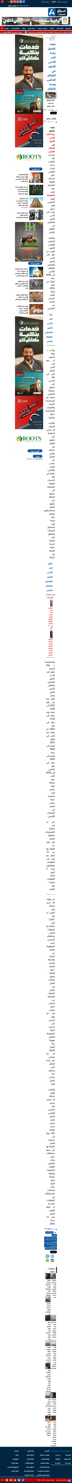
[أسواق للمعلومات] (29, 157)
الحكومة (51, 195)
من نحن (58, 1454)
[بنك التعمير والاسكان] (29, 62)
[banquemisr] (29, 102)
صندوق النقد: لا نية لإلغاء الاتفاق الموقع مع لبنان (48, 1308)
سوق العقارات (29, 1462)
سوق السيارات (44, 1462)
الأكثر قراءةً (35, 263)
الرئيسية (68, 28)
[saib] (29, 130)
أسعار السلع (31, 28)
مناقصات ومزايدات (43, 1470)
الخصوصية (67, 1458)
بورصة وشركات (44, 1466)
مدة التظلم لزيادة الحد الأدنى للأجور (51, 1245)
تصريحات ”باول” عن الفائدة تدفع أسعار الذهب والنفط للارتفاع (53, 1405)
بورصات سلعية (42, 28)
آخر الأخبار (35, 169)
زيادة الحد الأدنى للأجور (50, 137)
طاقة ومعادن (15, 28)
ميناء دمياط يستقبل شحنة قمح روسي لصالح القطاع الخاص (48, 1406)
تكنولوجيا (16, 1458)
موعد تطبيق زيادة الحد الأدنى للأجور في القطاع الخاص (50, 1239)
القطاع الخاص (52, 149)
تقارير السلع (15, 1470)
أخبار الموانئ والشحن (43, 1474)
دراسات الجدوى (29, 1474)
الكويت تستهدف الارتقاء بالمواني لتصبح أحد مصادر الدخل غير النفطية (48, 1354)
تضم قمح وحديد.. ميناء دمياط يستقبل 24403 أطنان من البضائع (53, 1329)
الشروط (58, 1458)
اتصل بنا (57, 1462)
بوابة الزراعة (30, 1458)
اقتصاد (52, 28)
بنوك (23, 28)
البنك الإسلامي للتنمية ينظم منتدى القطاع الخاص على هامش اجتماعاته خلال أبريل (53, 1357)
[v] (51, 1229)
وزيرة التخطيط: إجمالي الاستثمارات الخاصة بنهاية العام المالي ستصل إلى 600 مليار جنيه (48, 1380)
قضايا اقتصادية (29, 1470)
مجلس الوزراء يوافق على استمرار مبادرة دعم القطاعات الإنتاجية (48, 1428)
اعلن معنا (68, 1462)
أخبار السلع (60, 28)
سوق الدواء (15, 1462)
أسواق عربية (30, 1466)
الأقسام (46, 1450)
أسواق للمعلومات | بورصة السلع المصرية (61, 1450)
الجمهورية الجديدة (13, 1466)
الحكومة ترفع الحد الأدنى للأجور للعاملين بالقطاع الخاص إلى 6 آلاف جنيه (49, 618)
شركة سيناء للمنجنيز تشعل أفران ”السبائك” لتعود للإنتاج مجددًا (48, 1330)
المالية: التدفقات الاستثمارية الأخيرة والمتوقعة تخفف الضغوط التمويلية (49, 647)
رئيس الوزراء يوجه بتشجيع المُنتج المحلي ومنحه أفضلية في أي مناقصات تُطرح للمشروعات (53, 1433)
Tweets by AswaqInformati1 (34, 459)
